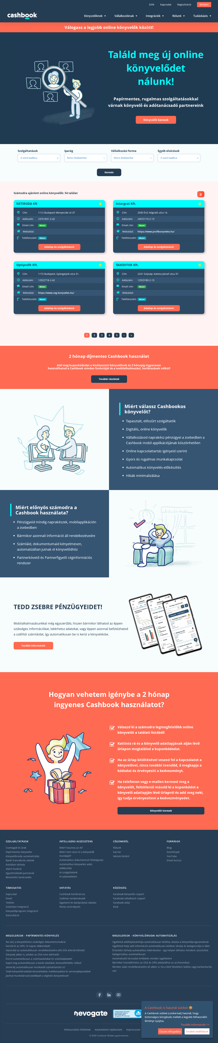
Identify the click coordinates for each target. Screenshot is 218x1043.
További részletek (109, 379)
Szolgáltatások (28, 151)
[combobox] (85, 158)
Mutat (42, 225)
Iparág (68, 151)
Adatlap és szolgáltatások (59, 247)
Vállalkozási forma (123, 151)
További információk (33, 645)
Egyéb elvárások (169, 151)
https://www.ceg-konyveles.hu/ (56, 292)
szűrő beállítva (29, 157)
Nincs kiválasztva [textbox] (77, 157)
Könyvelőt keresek (155, 120)
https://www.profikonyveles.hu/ (156, 231)
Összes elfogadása (170, 1031)
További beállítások (197, 1031)
